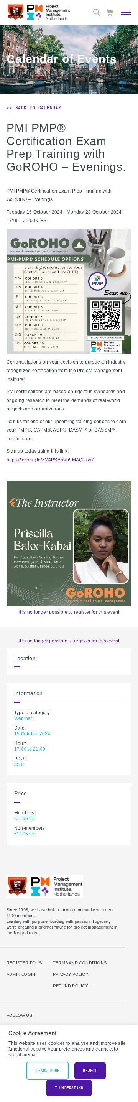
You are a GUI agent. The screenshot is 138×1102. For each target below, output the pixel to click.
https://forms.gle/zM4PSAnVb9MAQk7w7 (50, 460)
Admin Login (21, 974)
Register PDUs (24, 962)
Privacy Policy (70, 974)
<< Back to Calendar (34, 107)
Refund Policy (70, 985)
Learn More (47, 1071)
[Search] (96, 12)
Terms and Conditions (80, 962)
